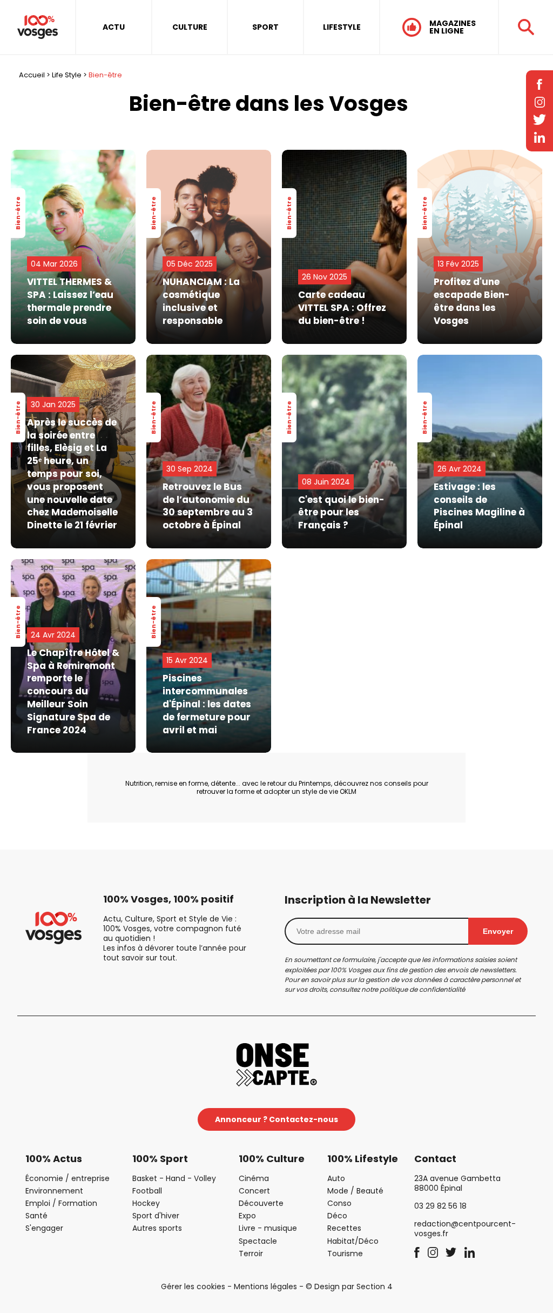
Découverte (261, 1203)
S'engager (44, 1228)
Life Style (67, 75)
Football (147, 1190)
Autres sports (157, 1228)
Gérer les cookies (193, 1286)
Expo (247, 1215)
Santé (36, 1215)
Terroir (251, 1253)
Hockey (146, 1203)
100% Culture (272, 1158)
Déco (337, 1215)
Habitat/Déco (353, 1241)
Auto (336, 1178)
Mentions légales (265, 1286)
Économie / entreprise (67, 1178)
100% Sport (160, 1158)
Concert (254, 1190)
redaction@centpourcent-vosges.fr (465, 1228)
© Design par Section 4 (349, 1286)
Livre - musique (268, 1228)
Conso (339, 1203)
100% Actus (53, 1158)
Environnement (54, 1190)
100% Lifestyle (362, 1158)
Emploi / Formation (61, 1203)
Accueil (32, 75)
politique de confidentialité (422, 989)
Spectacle (258, 1241)
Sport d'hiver (155, 1215)
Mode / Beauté (355, 1190)
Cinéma (254, 1178)
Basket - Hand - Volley (174, 1178)
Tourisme (345, 1253)
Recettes (344, 1228)
